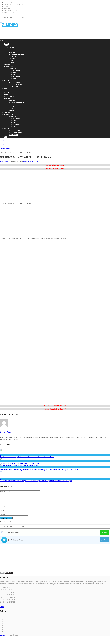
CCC (5, 88)
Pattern (12, 58)
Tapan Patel (4, 162)
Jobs (6, 46)
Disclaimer (9, 7)
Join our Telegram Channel (55, 169)
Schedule (12, 56)
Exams (7, 50)
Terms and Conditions (13, 5)
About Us (8, 2)
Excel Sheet (13, 86)
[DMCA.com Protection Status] (6, 573)
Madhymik (13, 68)
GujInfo (2, 635)
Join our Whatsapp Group (55, 165)
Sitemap (7, 9)
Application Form (16, 54)
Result (7, 64)
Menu (2, 40)
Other (6, 80)
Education (8, 66)
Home (6, 44)
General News (14, 82)
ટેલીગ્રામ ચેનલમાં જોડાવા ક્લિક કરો (55, 409)
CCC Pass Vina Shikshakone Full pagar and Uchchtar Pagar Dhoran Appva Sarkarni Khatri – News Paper (36, 481)
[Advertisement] (39, 34)
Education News (15, 84)
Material (12, 62)
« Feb (2, 607)
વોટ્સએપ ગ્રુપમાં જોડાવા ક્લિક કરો (55, 406)
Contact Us (9, 13)
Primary (12, 74)
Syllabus (12, 60)
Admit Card (9, 48)
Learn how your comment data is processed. (43, 522)
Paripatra (17, 72)
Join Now (104, 532)
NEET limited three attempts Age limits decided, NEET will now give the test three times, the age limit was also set (39, 469)
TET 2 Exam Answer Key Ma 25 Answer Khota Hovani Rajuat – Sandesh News (27, 457)
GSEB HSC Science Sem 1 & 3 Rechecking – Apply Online (19, 463)
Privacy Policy (10, 11)
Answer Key (13, 52)
